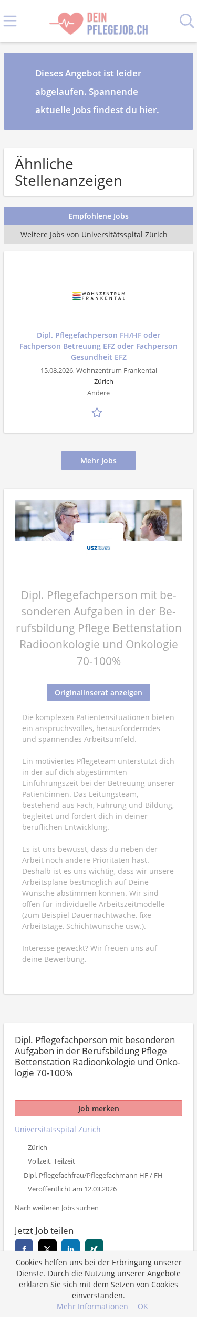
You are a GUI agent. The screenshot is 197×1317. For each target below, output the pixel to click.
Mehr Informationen (92, 1306)
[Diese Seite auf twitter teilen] (47, 1248)
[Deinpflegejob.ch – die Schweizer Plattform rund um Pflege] (98, 21)
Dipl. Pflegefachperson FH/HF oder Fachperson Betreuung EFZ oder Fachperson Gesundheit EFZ (98, 346)
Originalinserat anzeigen (98, 693)
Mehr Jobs (98, 461)
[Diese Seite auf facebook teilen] (24, 1248)
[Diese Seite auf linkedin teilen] (70, 1248)
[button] (177, 91)
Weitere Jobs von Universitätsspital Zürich (94, 234)
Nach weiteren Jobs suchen (57, 1207)
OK (143, 1306)
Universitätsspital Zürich (58, 1129)
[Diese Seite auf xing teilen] (94, 1248)
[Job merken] (98, 411)
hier (148, 110)
